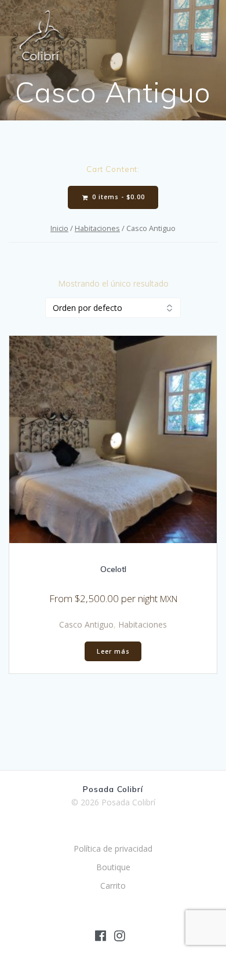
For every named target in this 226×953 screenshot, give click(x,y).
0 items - (117, 197)
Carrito (113, 885)
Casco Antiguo (86, 624)
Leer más (113, 651)
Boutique (113, 867)
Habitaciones (97, 228)
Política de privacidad (113, 848)
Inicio (59, 228)
